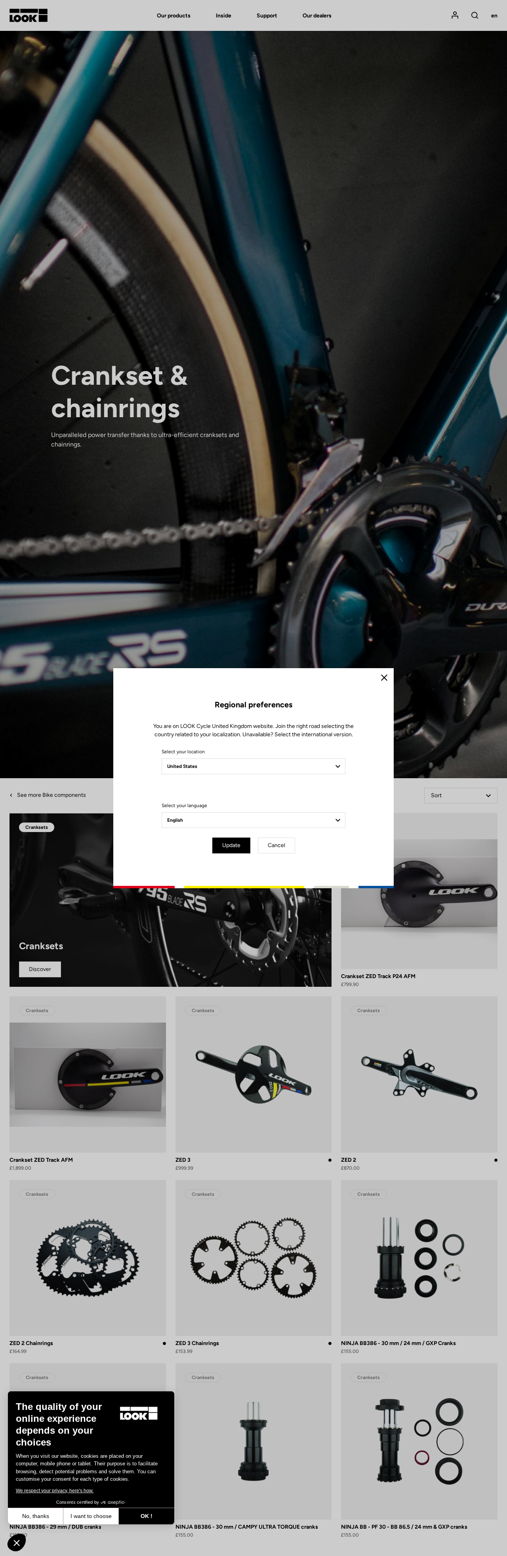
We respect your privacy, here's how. (54, 1490)
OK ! (146, 1516)
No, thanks (35, 1516)
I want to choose (91, 1516)
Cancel (276, 845)
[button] (16, 1542)
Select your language (184, 805)
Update (231, 845)
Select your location (183, 751)
